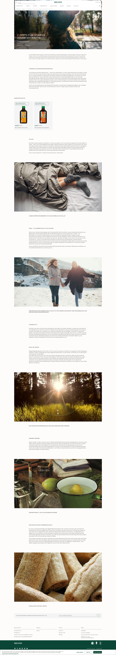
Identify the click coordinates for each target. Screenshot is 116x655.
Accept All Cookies (97, 652)
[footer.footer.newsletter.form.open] (98, 615)
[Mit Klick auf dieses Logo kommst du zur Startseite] (58, 2)
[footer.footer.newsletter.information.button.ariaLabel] (46, 615)
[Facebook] (15, 648)
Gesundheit (29, 9)
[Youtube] (20, 648)
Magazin (23, 9)
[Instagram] (17, 648)
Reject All (88, 652)
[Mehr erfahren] (92, 643)
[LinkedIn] (22, 648)
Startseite (18, 9)
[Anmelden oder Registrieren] (99, 6)
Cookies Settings (80, 652)
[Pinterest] (24, 648)
